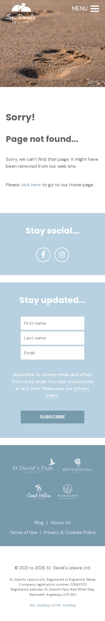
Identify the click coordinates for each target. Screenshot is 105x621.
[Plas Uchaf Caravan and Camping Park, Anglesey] (67, 491)
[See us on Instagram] (62, 255)
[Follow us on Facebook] (43, 255)
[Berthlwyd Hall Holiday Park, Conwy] (77, 465)
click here (31, 185)
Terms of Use (23, 532)
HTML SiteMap (64, 605)
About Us (60, 522)
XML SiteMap (39, 605)
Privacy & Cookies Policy (70, 532)
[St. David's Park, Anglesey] (34, 465)
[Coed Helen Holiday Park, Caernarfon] (39, 491)
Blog (39, 522)
